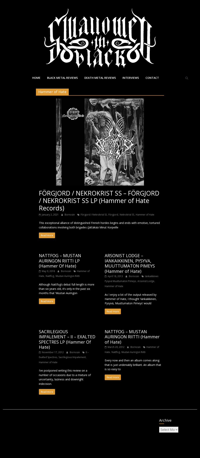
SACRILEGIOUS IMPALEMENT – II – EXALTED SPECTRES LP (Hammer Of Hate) (67, 339)
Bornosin (70, 214)
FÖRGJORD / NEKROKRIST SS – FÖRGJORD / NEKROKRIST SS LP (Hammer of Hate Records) (99, 200)
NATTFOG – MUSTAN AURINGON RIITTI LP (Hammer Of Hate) (60, 260)
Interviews (130, 78)
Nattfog (50, 276)
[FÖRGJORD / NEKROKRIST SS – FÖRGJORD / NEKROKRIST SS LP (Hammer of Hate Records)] (100, 101)
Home (36, 78)
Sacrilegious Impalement (72, 357)
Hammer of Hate (145, 214)
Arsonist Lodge (146, 281)
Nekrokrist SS (127, 214)
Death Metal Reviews (100, 78)
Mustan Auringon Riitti (68, 276)
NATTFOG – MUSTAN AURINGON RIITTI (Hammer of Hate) (132, 337)
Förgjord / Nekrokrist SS (94, 214)
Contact (152, 78)
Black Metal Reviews (62, 78)
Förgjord (113, 214)
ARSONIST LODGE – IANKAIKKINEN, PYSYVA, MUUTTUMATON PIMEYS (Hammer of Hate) (130, 263)
